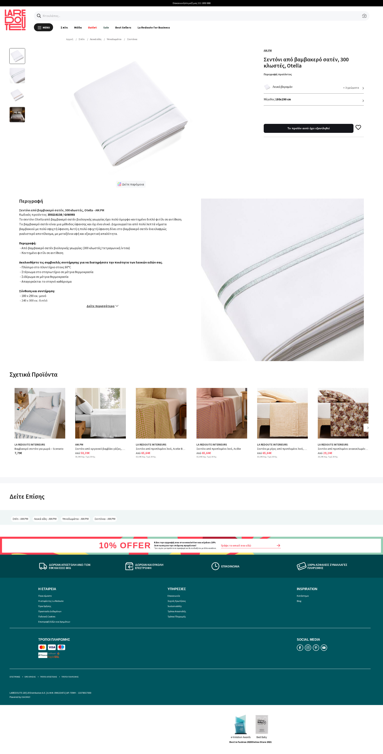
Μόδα (78, 27)
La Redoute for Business (154, 27)
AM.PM (268, 50)
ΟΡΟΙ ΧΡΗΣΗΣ (30, 677)
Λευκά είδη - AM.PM (45, 519)
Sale (106, 27)
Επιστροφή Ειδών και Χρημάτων (54, 621)
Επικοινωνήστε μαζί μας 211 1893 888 (191, 3)
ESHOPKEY (26, 697)
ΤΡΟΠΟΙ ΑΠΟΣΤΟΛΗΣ (48, 677)
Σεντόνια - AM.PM (105, 519)
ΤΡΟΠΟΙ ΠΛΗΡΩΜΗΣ (70, 677)
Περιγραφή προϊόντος (278, 74)
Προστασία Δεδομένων (49, 611)
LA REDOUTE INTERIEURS (30, 444)
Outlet (92, 27)
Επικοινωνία (174, 595)
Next (369, 431)
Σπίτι (64, 27)
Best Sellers (123, 27)
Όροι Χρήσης (44, 606)
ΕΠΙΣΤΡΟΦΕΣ (15, 677)
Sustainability (175, 606)
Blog (299, 600)
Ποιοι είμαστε (45, 595)
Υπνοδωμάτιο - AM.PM (75, 519)
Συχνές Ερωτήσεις (177, 600)
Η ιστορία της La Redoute (50, 600)
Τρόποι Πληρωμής (177, 616)
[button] (39, 16)
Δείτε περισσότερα (101, 306)
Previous (18, 431)
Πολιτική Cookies (46, 616)
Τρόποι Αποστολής (177, 611)
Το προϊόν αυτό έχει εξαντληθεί (308, 128)
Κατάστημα (303, 595)
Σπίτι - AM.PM (20, 519)
